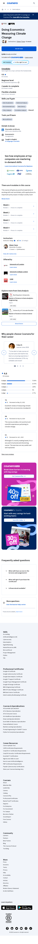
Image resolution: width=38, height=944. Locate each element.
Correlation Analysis (20, 110)
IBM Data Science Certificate (11, 692)
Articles (5, 881)
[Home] (2, 9)
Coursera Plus (7, 796)
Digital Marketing (8, 645)
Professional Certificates (10, 798)
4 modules (6, 68)
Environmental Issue (9, 107)
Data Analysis (16, 9)
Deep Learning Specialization (11, 719)
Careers (5, 791)
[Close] (33, 14)
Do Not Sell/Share (8, 891)
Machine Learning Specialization (12, 727)
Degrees (5, 804)
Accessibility (7, 875)
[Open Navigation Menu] (4, 3)
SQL (4, 658)
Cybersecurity (7, 640)
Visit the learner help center (16, 604)
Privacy (5, 870)
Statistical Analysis (21, 103)
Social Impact (7, 817)
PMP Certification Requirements (12, 764)
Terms (5, 867)
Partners (5, 838)
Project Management (9, 653)
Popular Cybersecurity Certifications (13, 767)
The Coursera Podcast (9, 846)
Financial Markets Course (10, 724)
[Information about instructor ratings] (14, 240)
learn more (19, 612)
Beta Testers (7, 841)
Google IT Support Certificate (11, 679)
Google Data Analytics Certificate (12, 677)
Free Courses (7, 819)
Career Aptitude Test (9, 746)
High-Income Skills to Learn (11, 759)
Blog (4, 843)
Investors (6, 865)
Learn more (29, 57)
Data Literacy (21, 107)
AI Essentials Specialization (11, 708)
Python (5, 655)
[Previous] (4, 352)
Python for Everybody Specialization (13, 732)
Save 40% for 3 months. (21, 17)
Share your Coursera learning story (13, 769)
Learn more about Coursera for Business (18, 166)
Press (5, 862)
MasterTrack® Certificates (10, 801)
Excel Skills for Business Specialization (14, 722)
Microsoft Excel (7, 119)
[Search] (34, 3)
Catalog (5, 793)
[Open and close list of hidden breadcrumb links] (8, 9)
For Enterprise (7, 806)
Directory (6, 883)
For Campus (6, 812)
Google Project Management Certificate (14, 682)
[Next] (34, 352)
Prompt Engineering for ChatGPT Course (15, 730)
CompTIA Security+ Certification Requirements (16, 753)
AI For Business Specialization (11, 711)
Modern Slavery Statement (11, 888)
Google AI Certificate (9, 671)
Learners (5, 836)
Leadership (6, 788)
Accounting (6, 634)
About (5, 783)
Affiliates (5, 886)
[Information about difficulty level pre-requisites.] (19, 82)
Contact (5, 878)
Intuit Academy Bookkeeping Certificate (14, 695)
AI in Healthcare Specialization (12, 716)
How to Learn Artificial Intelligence (13, 761)
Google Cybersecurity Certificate (13, 674)
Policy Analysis (7, 110)
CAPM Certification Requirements (13, 748)
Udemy (5, 822)
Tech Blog (6, 849)
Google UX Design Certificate (11, 685)
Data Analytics (7, 642)
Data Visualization (8, 103)
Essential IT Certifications (10, 756)
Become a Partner (8, 814)
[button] (28, 42)
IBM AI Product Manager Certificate (13, 690)
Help (4, 873)
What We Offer (7, 785)
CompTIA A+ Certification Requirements (14, 751)
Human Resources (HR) (9, 647)
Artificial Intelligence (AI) (10, 637)
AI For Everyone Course (10, 714)
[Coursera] (12, 3)
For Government (8, 809)
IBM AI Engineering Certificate (11, 687)
